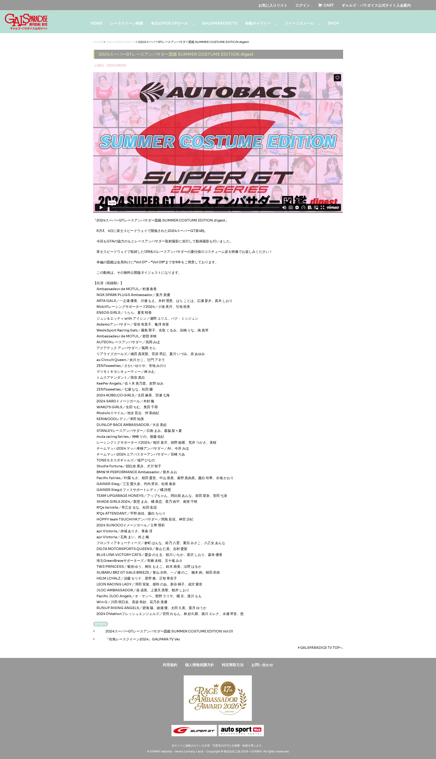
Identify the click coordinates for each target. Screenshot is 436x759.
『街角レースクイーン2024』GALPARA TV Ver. (143, 639)
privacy (190, 751)
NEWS (96, 23)
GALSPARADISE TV (219, 23)
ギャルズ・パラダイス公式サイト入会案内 (376, 5)
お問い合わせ (262, 664)
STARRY (155, 751)
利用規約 (170, 664)
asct (200, 751)
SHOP (333, 23)
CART (328, 5)
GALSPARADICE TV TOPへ (321, 648)
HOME (98, 42)
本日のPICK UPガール (169, 23)
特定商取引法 (233, 664)
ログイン (302, 5)
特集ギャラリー (258, 23)
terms (179, 751)
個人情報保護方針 (199, 664)
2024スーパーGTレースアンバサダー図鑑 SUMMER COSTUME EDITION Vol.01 (169, 631)
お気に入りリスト (272, 5)
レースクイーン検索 (126, 23)
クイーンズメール (299, 23)
